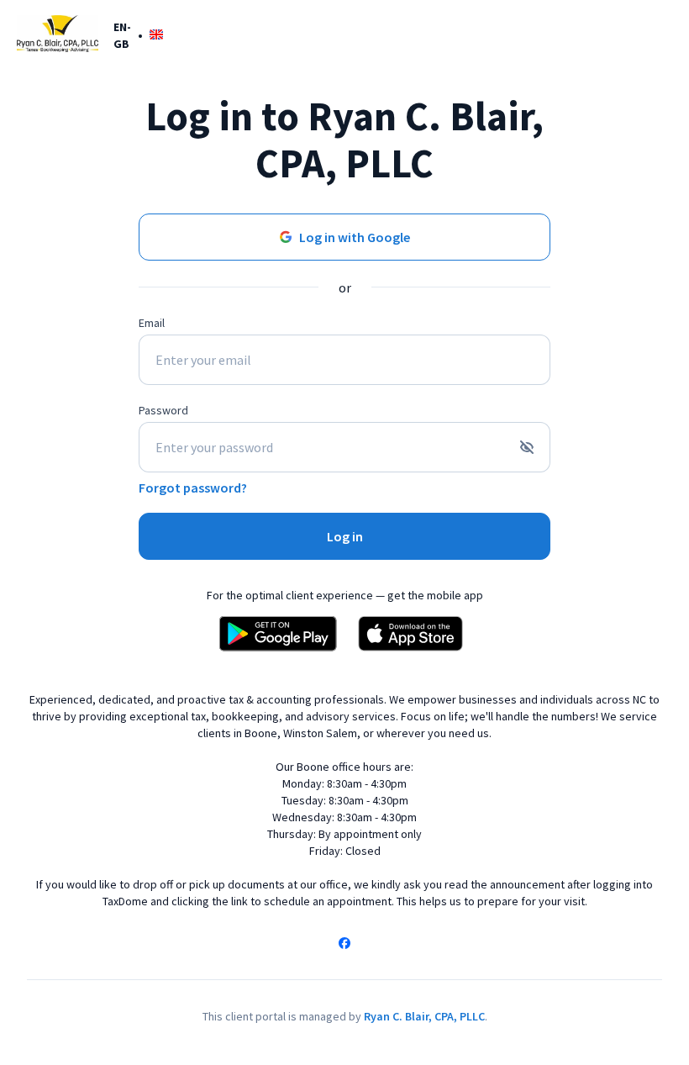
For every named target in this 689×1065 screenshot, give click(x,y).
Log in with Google (354, 237)
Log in (345, 536)
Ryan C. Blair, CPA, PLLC (424, 1016)
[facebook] (344, 944)
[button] (138, 35)
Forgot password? (193, 487)
